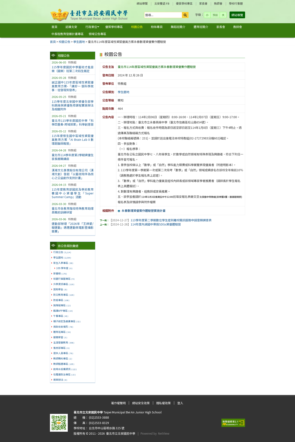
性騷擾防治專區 (64, 374)
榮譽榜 (60, 273)
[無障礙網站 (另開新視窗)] (233, 423)
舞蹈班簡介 (178, 27)
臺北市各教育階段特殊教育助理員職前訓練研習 (73, 210)
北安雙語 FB (161, 3)
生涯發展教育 (63, 342)
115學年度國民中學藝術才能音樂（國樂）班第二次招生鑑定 (73, 69)
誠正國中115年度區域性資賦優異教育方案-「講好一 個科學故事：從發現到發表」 (73, 86)
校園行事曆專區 (64, 278)
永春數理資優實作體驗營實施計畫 (143, 210)
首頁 (54, 27)
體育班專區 (62, 332)
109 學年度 (64, 268)
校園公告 (137, 27)
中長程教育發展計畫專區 (67, 34)
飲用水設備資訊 (65, 369)
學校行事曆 (236, 3)
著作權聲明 (118, 403)
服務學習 (60, 337)
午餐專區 (60, 316)
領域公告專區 (97, 34)
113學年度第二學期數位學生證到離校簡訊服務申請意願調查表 (160, 220)
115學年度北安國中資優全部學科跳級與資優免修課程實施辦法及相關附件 (73, 105)
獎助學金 (60, 289)
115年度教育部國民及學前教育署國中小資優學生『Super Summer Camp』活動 (73, 193)
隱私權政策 (163, 403)
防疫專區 (61, 300)
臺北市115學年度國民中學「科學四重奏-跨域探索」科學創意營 (73, 122)
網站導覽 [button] (237, 15)
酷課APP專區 (63, 310)
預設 (215, 15)
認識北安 (71, 27)
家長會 (203, 3)
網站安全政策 (141, 403)
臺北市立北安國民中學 (120, 433)
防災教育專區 (63, 294)
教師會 (218, 3)
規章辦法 (60, 379)
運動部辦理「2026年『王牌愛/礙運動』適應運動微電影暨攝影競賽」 (73, 227)
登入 (180, 403)
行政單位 (91, 27)
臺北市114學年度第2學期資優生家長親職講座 (73, 157)
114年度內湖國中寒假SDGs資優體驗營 (145, 224)
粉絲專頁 (157, 27)
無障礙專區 (62, 305)
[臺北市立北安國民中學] (89, 15)
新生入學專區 (63, 263)
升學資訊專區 (63, 284)
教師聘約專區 (62, 358)
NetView (163, 433)
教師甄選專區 (63, 364)
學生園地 (62, 257)
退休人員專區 (63, 353)
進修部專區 (61, 348)
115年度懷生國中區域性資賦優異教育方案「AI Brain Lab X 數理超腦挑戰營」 (73, 140)
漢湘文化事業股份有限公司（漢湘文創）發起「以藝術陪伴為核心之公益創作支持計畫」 (73, 174)
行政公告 (62, 252)
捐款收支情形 (63, 326)
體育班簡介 (201, 27)
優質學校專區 (184, 3)
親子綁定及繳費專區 (67, 321)
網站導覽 (142, 3)
